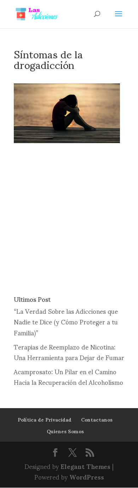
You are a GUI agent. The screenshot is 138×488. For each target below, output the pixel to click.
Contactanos (97, 419)
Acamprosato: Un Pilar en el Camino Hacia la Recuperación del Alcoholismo (68, 377)
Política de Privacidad (44, 419)
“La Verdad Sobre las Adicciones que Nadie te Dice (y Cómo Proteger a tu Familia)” (66, 321)
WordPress (86, 476)
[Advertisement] (69, 212)
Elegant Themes (85, 466)
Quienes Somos (65, 431)
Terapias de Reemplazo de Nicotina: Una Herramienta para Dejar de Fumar (69, 352)
